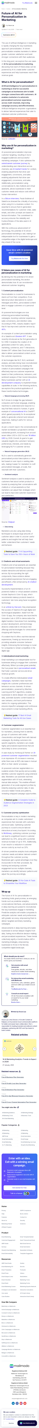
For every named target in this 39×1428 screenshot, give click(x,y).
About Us (4, 1220)
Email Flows (5, 1273)
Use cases (5, 1293)
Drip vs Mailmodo (7, 1339)
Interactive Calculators (26, 1290)
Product (5, 1233)
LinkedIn (11, 139)
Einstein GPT (21, 336)
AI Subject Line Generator (9, 1290)
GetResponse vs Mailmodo (10, 1343)
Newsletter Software (26, 1250)
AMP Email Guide (7, 1263)
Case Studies (6, 1296)
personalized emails (27, 668)
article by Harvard (13, 607)
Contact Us (23, 1217)
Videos (22, 1273)
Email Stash (5, 1283)
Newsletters (23, 1276)
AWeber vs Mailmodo (8, 1346)
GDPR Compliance (25, 1210)
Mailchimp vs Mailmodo (9, 1306)
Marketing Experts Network (28, 1286)
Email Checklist (6, 1280)
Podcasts (23, 1270)
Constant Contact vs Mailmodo (11, 1313)
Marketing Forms (25, 1283)
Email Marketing (6, 1237)
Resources (6, 1259)
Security (22, 1220)
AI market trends (19, 169)
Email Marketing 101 (7, 1266)
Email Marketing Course (9, 1286)
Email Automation (25, 1247)
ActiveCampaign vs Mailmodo (10, 1309)
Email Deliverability (7, 1253)
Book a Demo (24, 1214)
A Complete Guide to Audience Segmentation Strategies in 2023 (19, 803)
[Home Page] (8, 3)
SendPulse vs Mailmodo (9, 1336)
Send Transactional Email (27, 1240)
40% (4, 329)
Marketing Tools (25, 1280)
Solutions (23, 1224)
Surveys (4, 1247)
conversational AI (18, 411)
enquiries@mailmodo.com (19, 1398)
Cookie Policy (10, 1419)
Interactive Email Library (27, 1296)
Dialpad (11, 522)
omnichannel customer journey (14, 163)
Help (3, 1214)
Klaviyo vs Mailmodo (8, 1316)
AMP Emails (5, 1243)
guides (8, 9)
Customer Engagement (8, 1240)
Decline (11, 1423)
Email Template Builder (27, 1237)
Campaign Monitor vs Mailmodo (11, 1349)
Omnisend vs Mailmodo (9, 1326)
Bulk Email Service (25, 1243)
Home (3, 9)
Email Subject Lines (7, 1276)
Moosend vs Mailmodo (8, 1333)
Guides (22, 1263)
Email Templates (6, 1270)
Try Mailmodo (27, 3)
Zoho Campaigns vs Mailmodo (11, 1329)
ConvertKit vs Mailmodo (9, 1356)
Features (4, 1217)
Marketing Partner (7, 1224)
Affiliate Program (7, 1227)
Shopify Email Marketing (9, 1250)
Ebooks (22, 1266)
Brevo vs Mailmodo (7, 1323)
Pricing (4, 1210)
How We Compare (9, 1302)
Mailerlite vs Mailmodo (8, 1319)
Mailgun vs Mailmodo (8, 1352)
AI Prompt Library (25, 1293)
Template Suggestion (26, 1253)
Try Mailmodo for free (19, 258)
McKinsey (8, 833)
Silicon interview (12, 199)
